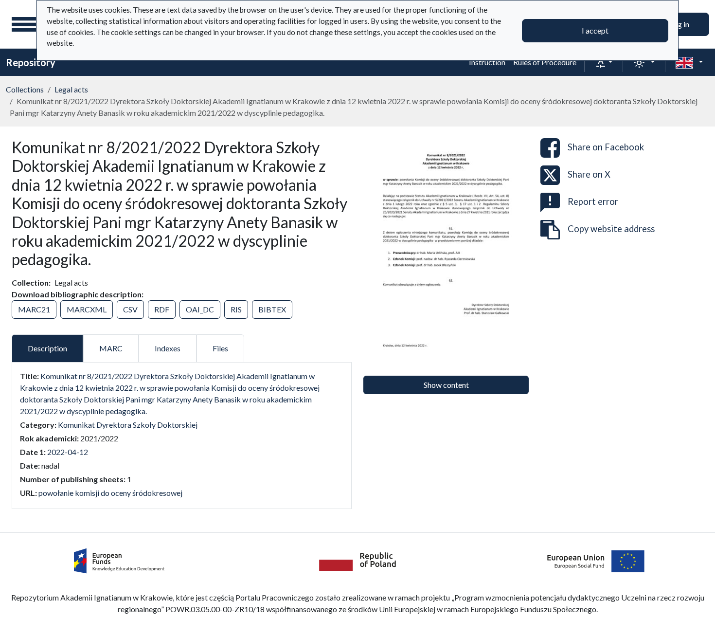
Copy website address (611, 228)
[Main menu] (24, 24)
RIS (236, 309)
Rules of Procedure (544, 62)
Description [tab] (47, 348)
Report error (593, 201)
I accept (595, 30)
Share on (606, 147)
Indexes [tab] (167, 348)
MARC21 (34, 309)
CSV (130, 309)
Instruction (487, 62)
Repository (30, 62)
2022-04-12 (67, 451)
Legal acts (71, 89)
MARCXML (87, 309)
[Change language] (689, 62)
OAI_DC (200, 309)
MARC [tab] (111, 348)
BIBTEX (272, 309)
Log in (679, 24)
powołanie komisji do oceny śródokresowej (110, 492)
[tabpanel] (181, 434)
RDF (161, 309)
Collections (25, 89)
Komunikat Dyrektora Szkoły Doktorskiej (127, 424)
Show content (446, 384)
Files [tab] (220, 348)
